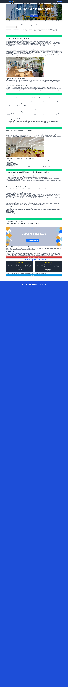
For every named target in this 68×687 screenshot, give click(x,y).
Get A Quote (34, 15)
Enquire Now (34, 278)
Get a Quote (34, 169)
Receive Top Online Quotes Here (34, 257)
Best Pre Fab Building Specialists (20, 24)
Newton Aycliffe (47, 255)
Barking (52, 255)
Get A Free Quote (34, 275)
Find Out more (34, 93)
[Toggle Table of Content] (15, 27)
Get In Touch (59, 1)
